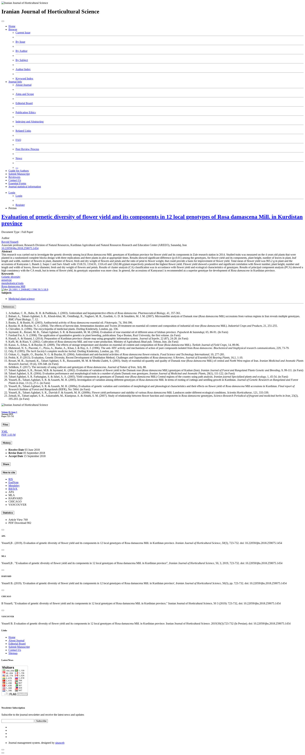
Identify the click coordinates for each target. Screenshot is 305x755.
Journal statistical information (24, 186)
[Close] (2, 529)
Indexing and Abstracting (30, 121)
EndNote (13, 482)
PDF (8, 434)
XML (4, 431)
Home (11, 26)
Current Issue (23, 32)
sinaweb (59, 742)
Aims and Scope (25, 94)
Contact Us (14, 180)
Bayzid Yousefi (9, 241)
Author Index (23, 69)
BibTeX (12, 488)
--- (17, 167)
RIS (10, 479)
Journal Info (15, 81)
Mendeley (14, 485)
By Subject (22, 60)
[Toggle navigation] (2, 21)
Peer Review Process (27, 149)
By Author (21, 50)
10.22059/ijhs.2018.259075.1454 (19, 248)
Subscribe (41, 721)
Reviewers (14, 177)
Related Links (23, 130)
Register (20, 204)
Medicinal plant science (21, 298)
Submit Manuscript (19, 173)
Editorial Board (24, 103)
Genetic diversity (10, 276)
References (8, 307)
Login (11, 192)
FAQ (18, 139)
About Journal (23, 84)
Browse (12, 29)
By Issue (20, 41)
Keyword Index (24, 78)
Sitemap (12, 653)
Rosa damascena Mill (13, 286)
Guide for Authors (18, 170)
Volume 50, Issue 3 (9, 412)
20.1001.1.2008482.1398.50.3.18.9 (28, 289)
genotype (6, 280)
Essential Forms (17, 183)
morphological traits (12, 283)
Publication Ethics (26, 112)
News (19, 158)
